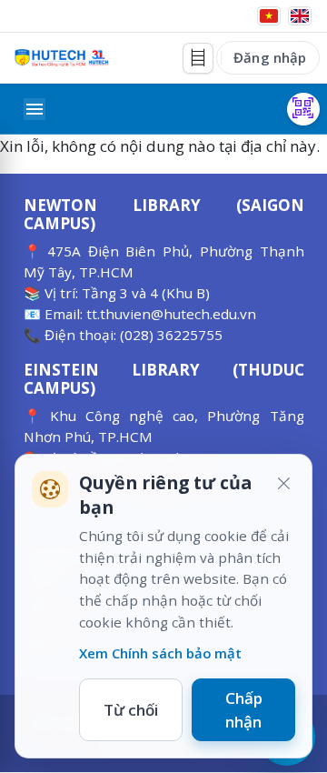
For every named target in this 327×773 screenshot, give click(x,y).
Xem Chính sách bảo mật (160, 653)
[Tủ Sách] (198, 58)
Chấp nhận (244, 710)
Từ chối (131, 709)
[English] (300, 15)
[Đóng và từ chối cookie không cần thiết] (283, 482)
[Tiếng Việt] (269, 15)
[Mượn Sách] (303, 109)
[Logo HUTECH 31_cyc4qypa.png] (62, 58)
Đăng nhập (269, 57)
